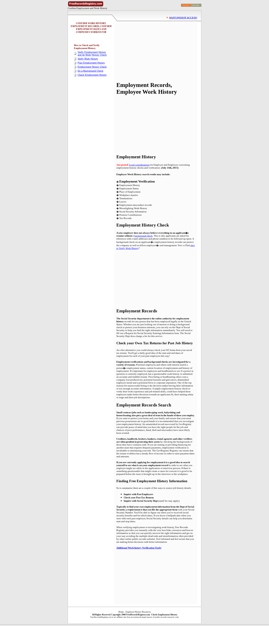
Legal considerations (139, 164)
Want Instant (177, 17)
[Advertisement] (147, 52)
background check (143, 235)
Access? (191, 17)
